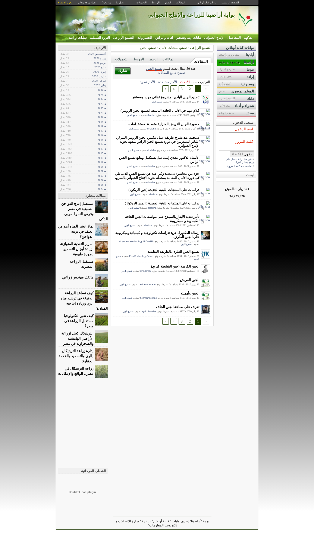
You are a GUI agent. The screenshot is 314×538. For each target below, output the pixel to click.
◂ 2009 (83, 166)
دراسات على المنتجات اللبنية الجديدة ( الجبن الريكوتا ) (162, 203)
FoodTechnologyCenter (141, 256)
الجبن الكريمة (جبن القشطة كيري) (175, 266)
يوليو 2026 (83, 58)
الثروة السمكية (100, 37)
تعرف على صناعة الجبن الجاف (177, 307)
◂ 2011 (83, 157)
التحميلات (121, 59)
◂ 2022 (83, 108)
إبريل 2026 (83, 71)
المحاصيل (234, 37)
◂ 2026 (83, 90)
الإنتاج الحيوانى (214, 37)
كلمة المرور (244, 142)
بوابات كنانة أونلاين (206, 2)
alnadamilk (145, 271)
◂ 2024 (83, 99)
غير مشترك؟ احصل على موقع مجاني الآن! (240, 161)
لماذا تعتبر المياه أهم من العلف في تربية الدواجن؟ (76, 231)
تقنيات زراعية (78, 37)
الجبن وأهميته (189, 293)
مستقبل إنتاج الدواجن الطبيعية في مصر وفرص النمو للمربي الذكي (84, 211)
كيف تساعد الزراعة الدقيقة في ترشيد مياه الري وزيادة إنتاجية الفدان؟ (84, 301)
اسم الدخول (244, 129)
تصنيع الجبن (148, 47)
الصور (153, 59)
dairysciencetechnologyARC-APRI (136, 241)
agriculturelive (149, 311)
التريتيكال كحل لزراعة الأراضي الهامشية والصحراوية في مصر (77, 338)
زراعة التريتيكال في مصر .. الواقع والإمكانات (76, 371)
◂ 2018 (83, 126)
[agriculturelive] (205, 312)
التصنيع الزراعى (123, 37)
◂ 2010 (83, 162)
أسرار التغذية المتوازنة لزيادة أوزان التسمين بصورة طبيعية (77, 249)
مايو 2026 (83, 67)
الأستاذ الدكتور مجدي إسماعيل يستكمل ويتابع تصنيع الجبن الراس (159, 159)
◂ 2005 (83, 184)
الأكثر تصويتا (147, 82)
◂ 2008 (83, 171)
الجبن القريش (189, 280)
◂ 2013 (83, 148)
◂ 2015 (83, 139)
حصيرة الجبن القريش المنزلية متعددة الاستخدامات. (163, 124)
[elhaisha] (204, 114)
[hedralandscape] (205, 285)
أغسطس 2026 (83, 53)
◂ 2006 (83, 180)
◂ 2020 (83, 117)
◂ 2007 (83, 175)
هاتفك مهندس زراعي (78, 277)
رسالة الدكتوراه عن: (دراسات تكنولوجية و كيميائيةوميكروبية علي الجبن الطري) (157, 235)
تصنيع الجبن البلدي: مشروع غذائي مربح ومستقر (165, 97)
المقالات (201, 61)
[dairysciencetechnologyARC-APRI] (205, 238)
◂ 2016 (83, 135)
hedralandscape (147, 284)
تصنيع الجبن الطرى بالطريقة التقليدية (173, 251)
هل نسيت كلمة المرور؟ (239, 166)
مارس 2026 (83, 76)
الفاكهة (248, 37)
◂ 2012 (83, 153)
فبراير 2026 (83, 80)
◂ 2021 (83, 112)
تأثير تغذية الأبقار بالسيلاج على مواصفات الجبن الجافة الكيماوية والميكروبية (162, 219)
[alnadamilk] (205, 272)
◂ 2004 (83, 189)
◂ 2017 (83, 130)
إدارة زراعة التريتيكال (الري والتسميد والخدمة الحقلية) (76, 356)
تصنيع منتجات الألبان (173, 47)
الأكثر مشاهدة (167, 82)
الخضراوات (144, 37)
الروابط (139, 59)
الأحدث (185, 82)
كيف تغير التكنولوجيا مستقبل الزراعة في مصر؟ (79, 321)
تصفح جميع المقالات (171, 72)
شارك (122, 71)
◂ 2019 (83, 121)
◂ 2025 (83, 95)
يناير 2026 (83, 85)
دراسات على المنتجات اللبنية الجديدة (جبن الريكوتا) (163, 190)
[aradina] (205, 103)
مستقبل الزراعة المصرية (82, 264)
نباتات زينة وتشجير (188, 37)
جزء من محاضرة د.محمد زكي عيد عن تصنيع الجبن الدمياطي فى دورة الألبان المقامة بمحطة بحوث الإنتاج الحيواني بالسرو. (157, 176)
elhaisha (151, 115)
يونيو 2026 (83, 62)
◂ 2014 (83, 144)
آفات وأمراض (164, 37)
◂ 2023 (83, 104)
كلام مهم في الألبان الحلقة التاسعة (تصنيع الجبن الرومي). (159, 110)
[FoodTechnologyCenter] (205, 257)
